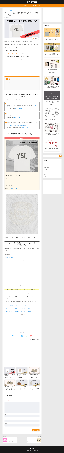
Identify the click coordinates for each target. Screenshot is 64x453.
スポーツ (45, 165)
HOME (32, 448)
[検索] (60, 156)
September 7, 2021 (18, 108)
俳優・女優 (46, 174)
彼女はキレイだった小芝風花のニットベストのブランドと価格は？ (19, 308)
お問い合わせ (36, 450)
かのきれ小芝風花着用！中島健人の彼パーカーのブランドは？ (18, 305)
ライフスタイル (47, 171)
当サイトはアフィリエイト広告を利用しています (32, 5)
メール (6, 418)
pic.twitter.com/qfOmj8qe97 (20, 125)
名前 (5, 414)
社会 (45, 176)
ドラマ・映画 (46, 167)
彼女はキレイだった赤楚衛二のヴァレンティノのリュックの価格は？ (19, 311)
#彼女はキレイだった (11, 125)
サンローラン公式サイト (10, 257)
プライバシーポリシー (29, 450)
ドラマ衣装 (38, 339)
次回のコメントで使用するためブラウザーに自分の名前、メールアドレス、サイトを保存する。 (22, 427)
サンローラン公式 (13, 188)
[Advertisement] (22, 67)
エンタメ (45, 163)
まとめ (8, 87)
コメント (6, 400)
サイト (5, 423)
